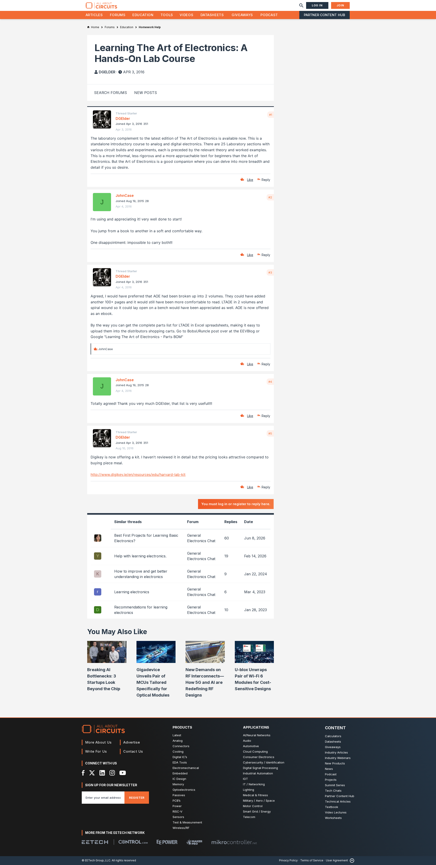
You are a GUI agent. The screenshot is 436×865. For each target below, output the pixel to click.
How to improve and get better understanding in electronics (140, 574)
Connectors (181, 746)
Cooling (178, 751)
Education (143, 15)
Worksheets (333, 818)
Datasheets (212, 15)
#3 (270, 272)
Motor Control (253, 806)
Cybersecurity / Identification (263, 762)
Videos (186, 15)
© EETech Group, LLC (96, 860)
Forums (118, 15)
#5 (270, 433)
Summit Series (335, 785)
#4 (270, 381)
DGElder (107, 72)
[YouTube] (122, 773)
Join (340, 5)
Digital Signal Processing (260, 768)
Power (177, 806)
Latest (177, 735)
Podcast (269, 15)
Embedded (180, 773)
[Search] (301, 5)
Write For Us (96, 751)
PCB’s (177, 800)
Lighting (248, 789)
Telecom (249, 817)
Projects (331, 779)
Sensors (178, 817)
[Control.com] (133, 842)
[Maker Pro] (194, 842)
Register (136, 797)
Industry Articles (336, 752)
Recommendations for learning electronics (140, 610)
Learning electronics (131, 592)
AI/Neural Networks (256, 735)
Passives (179, 795)
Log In (317, 5)
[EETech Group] (95, 842)
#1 (270, 114)
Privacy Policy (288, 860)
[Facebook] (83, 773)
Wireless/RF (181, 828)
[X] (92, 772)
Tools (167, 15)
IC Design (179, 779)
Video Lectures (336, 812)
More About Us (98, 742)
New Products (335, 763)
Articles (94, 15)
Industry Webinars (338, 758)
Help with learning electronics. (140, 556)
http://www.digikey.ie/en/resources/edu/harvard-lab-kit (138, 474)
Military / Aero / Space (259, 800)
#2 (270, 197)
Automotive (251, 746)
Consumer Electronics (258, 757)
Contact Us (133, 751)
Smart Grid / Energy (257, 811)
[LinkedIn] (102, 773)
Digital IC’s (180, 757)
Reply (266, 180)
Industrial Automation (258, 773)
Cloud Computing (255, 751)
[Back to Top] (351, 860)
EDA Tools (180, 762)
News (329, 769)
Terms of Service (311, 860)
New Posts (145, 92)
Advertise (131, 742)
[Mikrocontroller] (234, 842)
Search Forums (110, 92)
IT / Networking (254, 784)
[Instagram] (112, 773)
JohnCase (125, 195)
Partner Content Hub (324, 15)
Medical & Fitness (255, 795)
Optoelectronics (184, 789)
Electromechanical (186, 768)
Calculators (333, 736)
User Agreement (337, 860)
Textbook (331, 807)
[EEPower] (167, 842)
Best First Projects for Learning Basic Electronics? (146, 538)
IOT (245, 779)
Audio (247, 740)
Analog (178, 740)
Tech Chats (333, 790)
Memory (178, 784)
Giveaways (242, 15)
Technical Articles (338, 801)
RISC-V (177, 811)
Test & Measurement (187, 822)
